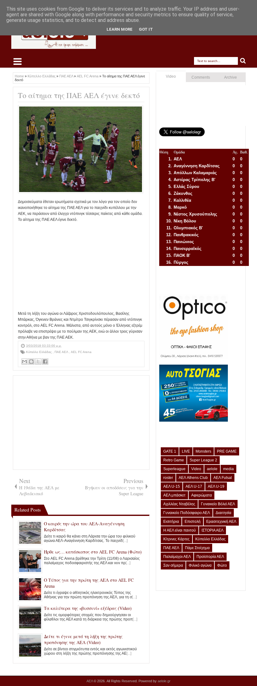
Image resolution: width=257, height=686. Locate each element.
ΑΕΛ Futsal (222, 478)
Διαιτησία (223, 513)
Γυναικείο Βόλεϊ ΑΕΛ (218, 504)
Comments (200, 77)
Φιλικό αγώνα (200, 565)
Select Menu (17, 61)
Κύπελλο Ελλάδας (39, 352)
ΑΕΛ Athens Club (193, 478)
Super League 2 (203, 460)
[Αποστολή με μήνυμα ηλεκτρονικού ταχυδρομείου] (24, 361)
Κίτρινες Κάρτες (176, 539)
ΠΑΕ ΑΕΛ (62, 352)
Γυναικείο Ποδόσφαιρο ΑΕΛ (186, 513)
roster (168, 478)
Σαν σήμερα (173, 565)
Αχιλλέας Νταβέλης (179, 504)
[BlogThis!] (31, 361)
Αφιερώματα (201, 495)
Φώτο (222, 565)
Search (243, 61)
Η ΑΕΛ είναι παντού (179, 530)
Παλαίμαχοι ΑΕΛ (177, 556)
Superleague (174, 469)
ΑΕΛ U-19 (216, 486)
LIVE (186, 451)
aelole (212, 469)
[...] (125, 540)
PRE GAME (227, 451)
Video (171, 76)
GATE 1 (169, 451)
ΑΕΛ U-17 (194, 486)
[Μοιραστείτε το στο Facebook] (45, 361)
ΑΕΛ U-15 (171, 486)
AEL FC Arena (81, 352)
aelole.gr (164, 681)
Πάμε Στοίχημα (197, 548)
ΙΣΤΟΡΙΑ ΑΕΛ (212, 530)
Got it (146, 29)
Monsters (203, 451)
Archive (230, 77)
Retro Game (173, 460)
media (228, 469)
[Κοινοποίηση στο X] (38, 361)
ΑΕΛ (90, 681)
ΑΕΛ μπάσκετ (174, 495)
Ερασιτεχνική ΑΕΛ (221, 521)
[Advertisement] (81, 267)
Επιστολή (193, 521)
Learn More (120, 29)
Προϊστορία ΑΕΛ (210, 556)
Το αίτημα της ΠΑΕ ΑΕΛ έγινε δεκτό (79, 95)
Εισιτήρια (171, 521)
